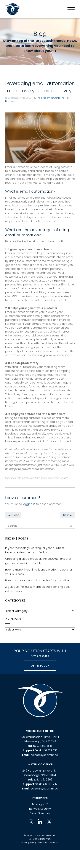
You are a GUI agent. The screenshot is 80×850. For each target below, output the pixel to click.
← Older (13, 515)
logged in (29, 504)
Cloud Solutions (40, 813)
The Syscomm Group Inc (50, 97)
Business (10, 101)
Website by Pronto (48, 842)
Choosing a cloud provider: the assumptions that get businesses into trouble (38, 561)
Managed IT (40, 804)
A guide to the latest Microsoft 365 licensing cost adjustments (37, 589)
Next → (67, 515)
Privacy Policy (28, 842)
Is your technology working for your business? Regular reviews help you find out (35, 550)
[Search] (71, 526)
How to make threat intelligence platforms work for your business (38, 572)
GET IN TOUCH (40, 665)
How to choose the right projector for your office (37, 580)
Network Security (40, 809)
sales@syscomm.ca (44, 755)
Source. (65, 478)
